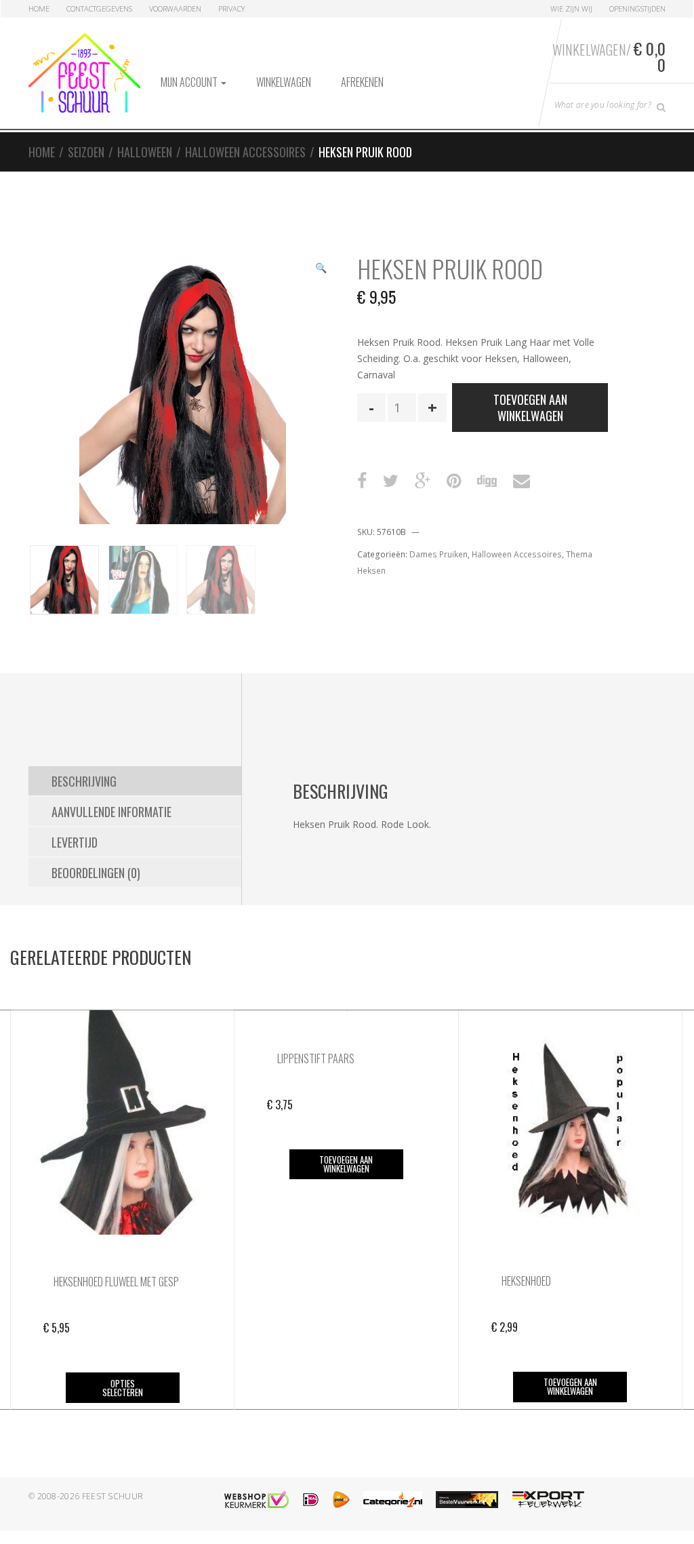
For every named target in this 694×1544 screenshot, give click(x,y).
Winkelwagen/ (609, 56)
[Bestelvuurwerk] (467, 1499)
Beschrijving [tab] (84, 781)
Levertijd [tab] (75, 842)
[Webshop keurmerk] (256, 1499)
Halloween (144, 152)
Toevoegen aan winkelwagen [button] (346, 1164)
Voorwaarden (175, 8)
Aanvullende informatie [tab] (111, 811)
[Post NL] (341, 1499)
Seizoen (86, 152)
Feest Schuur (113, 1496)
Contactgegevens (99, 8)
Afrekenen (362, 82)
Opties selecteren (122, 1388)
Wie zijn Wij (571, 8)
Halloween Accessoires (245, 152)
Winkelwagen (283, 82)
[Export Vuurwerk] (548, 1499)
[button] (320, 269)
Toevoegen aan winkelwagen (530, 407)
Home (38, 8)
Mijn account (190, 82)
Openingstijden (637, 8)
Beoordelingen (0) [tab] (96, 873)
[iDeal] (310, 1499)
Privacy (231, 8)
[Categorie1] (392, 1499)
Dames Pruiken (438, 554)
